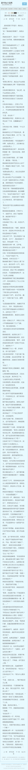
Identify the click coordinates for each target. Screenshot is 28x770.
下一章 (18, 19)
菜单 (24, 3)
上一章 (5, 19)
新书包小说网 (4, 8)
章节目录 (11, 19)
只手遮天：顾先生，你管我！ (20, 8)
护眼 (12, 12)
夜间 (15, 12)
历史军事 (10, 8)
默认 (9, 12)
